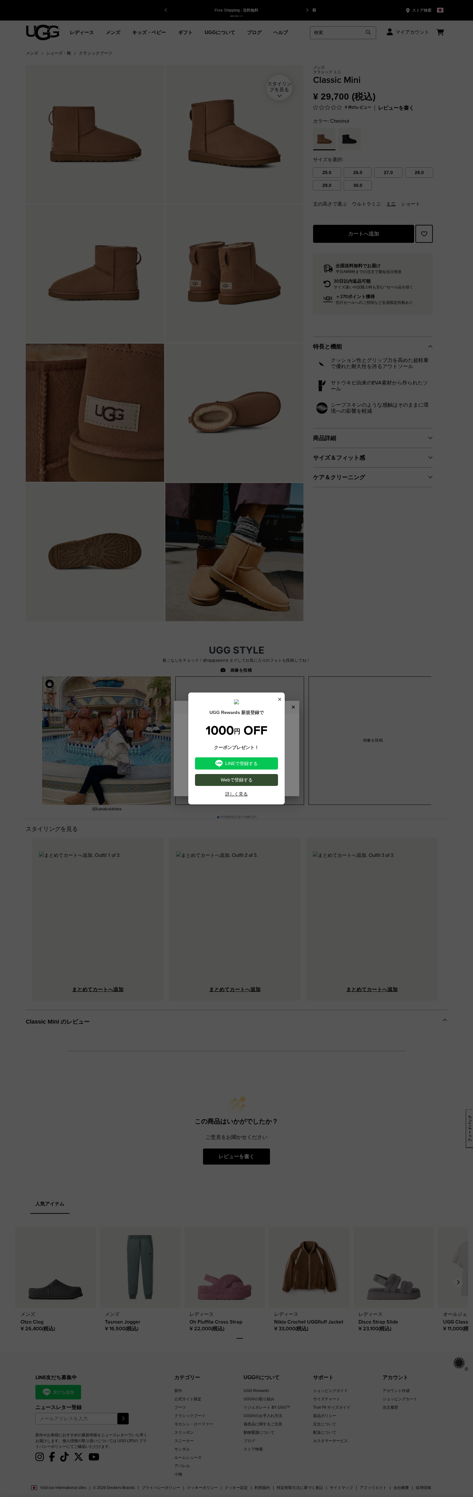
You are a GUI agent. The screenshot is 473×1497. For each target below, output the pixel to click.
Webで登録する (237, 779)
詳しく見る (236, 794)
